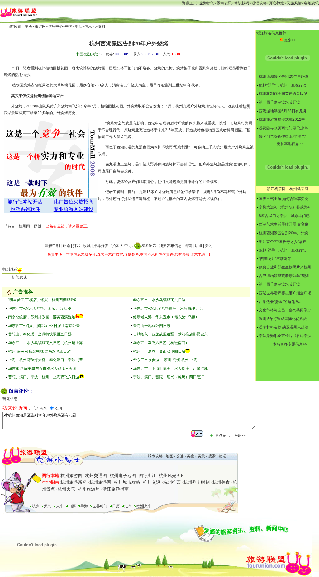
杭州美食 (221, 482)
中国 (69, 26)
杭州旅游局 (89, 488)
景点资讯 (224, 3)
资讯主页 (189, 3)
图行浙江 (147, 475)
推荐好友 (100, 245)
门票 (72, 506)
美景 (201, 456)
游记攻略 (259, 3)
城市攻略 (155, 456)
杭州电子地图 (123, 475)
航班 (35, 506)
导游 (84, 506)
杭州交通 (151, 482)
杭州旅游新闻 (73, 482)
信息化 (90, 26)
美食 (190, 456)
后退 (198, 245)
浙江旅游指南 (115, 488)
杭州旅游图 (71, 475)
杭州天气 (66, 488)
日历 (116, 506)
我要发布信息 (170, 245)
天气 (47, 506)
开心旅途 (276, 3)
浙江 (78, 26)
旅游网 (40, 26)
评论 (66, 245)
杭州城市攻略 (127, 482)
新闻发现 (19, 277)
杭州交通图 (96, 475)
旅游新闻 (206, 3)
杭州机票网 (298, 189)
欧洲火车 (143, 506)
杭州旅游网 (100, 482)
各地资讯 (311, 3)
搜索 (211, 456)
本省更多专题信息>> (290, 344)
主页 (28, 26)
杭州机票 (172, 482)
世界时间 (100, 506)
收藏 (87, 245)
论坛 (222, 456)
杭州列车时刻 (196, 482)
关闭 (208, 245)
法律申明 (52, 245)
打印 (76, 245)
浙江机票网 (276, 189)
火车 (60, 506)
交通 (180, 456)
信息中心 (55, 26)
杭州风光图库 (172, 475)
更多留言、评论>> (230, 435)
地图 (169, 456)
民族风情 (294, 3)
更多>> (290, 40)
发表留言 (148, 245)
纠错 (188, 245)
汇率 (128, 506)
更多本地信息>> (290, 144)
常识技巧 (241, 3)
